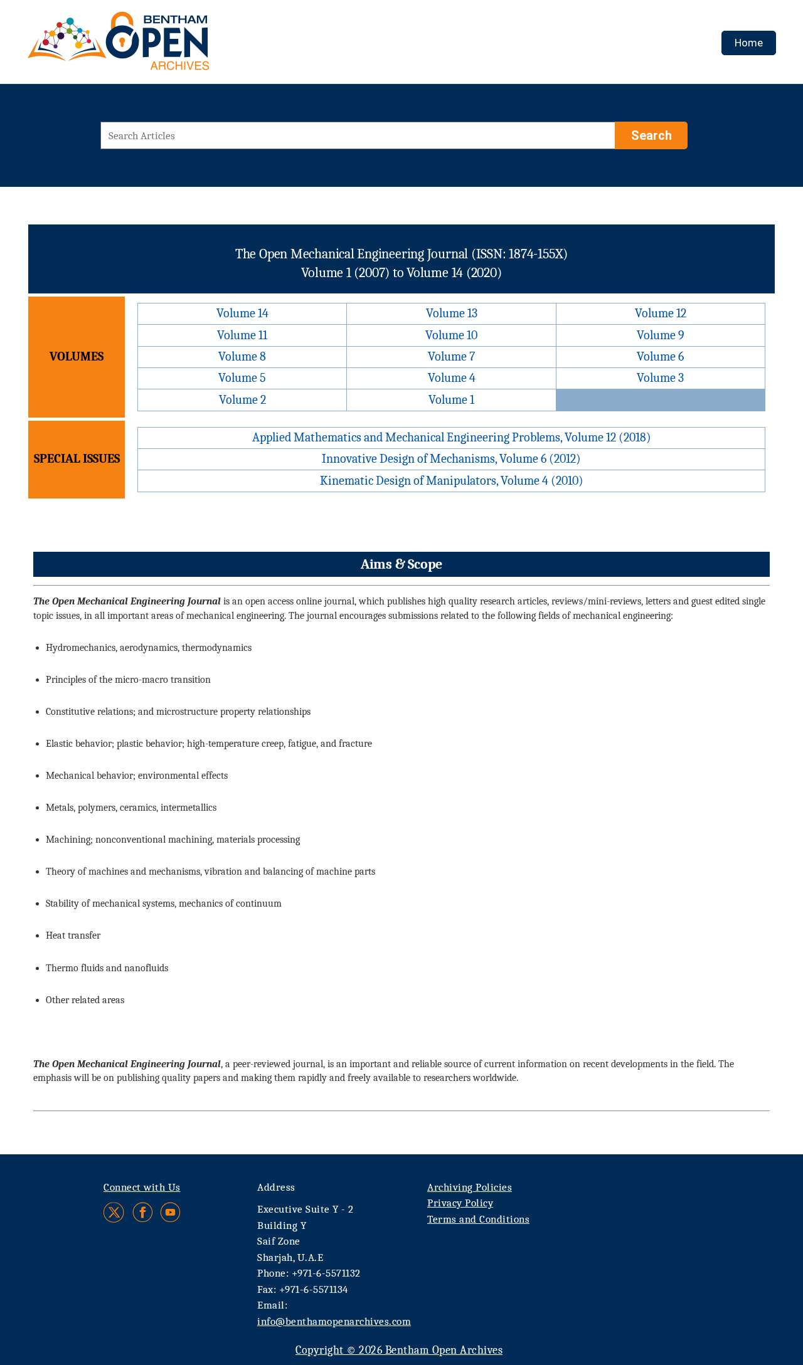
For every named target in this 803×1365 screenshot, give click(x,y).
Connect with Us (142, 1187)
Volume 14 (242, 313)
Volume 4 (452, 378)
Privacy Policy (460, 1203)
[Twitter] (114, 1212)
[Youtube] (170, 1212)
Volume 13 (451, 313)
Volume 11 (242, 335)
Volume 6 (660, 356)
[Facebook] (143, 1212)
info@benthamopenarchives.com (334, 1321)
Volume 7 (451, 356)
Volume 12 (660, 313)
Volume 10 (451, 335)
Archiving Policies (469, 1187)
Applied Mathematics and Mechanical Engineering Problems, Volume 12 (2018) (451, 437)
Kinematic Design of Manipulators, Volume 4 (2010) (451, 480)
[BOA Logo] (155, 46)
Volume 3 (660, 378)
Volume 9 (660, 335)
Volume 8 (242, 356)
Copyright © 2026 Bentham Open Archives (399, 1350)
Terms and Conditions (478, 1219)
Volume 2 (242, 400)
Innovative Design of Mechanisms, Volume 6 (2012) (451, 458)
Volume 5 (242, 378)
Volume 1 (451, 400)
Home (749, 42)
